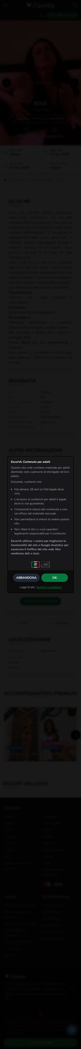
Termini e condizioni (48, 587)
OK (54, 578)
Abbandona (26, 578)
